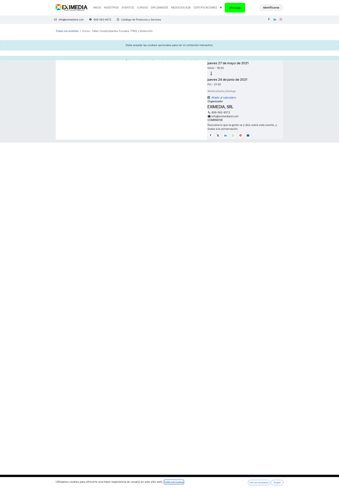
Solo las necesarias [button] (259, 482)
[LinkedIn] (274, 19)
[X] (218, 135)
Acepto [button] (277, 482)
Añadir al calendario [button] (223, 97)
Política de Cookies (173, 482)
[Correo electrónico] (248, 135)
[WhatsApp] (233, 135)
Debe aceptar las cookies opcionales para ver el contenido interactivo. (169, 45)
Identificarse (271, 7)
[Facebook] (268, 19)
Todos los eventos (67, 31)
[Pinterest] (240, 135)
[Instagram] (280, 19)
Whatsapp (235, 7)
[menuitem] (97, 7)
